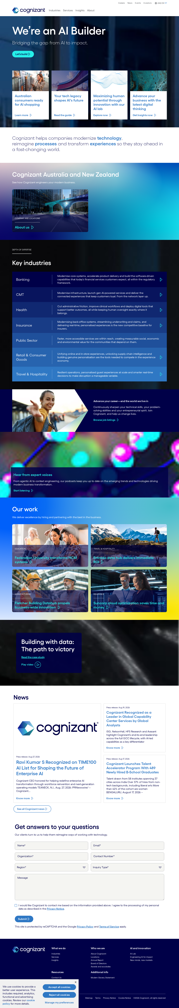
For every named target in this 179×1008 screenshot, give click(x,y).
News (130, 3)
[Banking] (161, 279)
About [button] (90, 10)
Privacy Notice (55, 908)
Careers (121, 3)
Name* (21, 845)
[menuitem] (121, 3)
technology (109, 138)
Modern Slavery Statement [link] (103, 977)
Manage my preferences (59, 1002)
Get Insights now (143, 115)
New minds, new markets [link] (141, 960)
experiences (103, 143)
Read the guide (63, 115)
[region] (39, 993)
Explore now (100, 115)
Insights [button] (80, 10)
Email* (97, 845)
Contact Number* (104, 856)
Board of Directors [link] (99, 963)
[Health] (161, 310)
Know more (23, 798)
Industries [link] (55, 954)
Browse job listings (104, 419)
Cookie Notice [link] (124, 998)
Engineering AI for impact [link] (141, 957)
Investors (147, 3)
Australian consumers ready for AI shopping (29, 100)
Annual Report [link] (97, 960)
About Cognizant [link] (98, 954)
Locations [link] (95, 957)
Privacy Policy (85, 926)
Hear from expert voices (32, 475)
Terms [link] (98, 998)
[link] (28, 10)
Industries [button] (54, 10)
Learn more (21, 115)
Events (138, 3)
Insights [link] (54, 960)
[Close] (75, 982)
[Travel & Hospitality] (161, 374)
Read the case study (33, 657)
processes (46, 143)
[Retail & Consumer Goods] (161, 357)
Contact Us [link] (56, 977)
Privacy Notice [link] (109, 998)
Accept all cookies (59, 987)
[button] (160, 3)
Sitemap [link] (89, 998)
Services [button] (68, 10)
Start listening (21, 490)
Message (22, 877)
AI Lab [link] (133, 954)
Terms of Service (109, 926)
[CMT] (161, 294)
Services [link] (55, 957)
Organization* (25, 856)
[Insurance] (161, 325)
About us (22, 227)
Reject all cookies (59, 994)
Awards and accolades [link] (101, 966)
